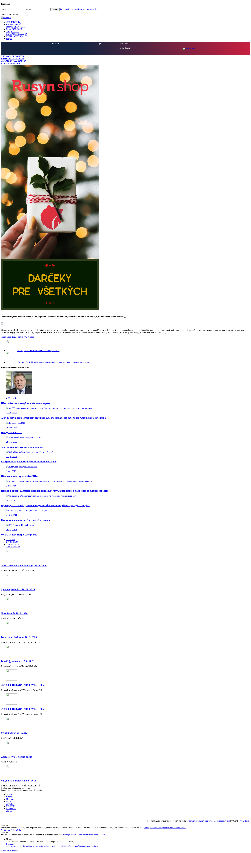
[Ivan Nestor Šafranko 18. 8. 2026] (125, 627)
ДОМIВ (13, 22)
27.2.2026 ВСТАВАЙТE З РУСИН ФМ (23, 709)
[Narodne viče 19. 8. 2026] (125, 603)
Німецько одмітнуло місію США (19, 476)
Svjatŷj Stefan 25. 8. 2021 (15, 732)
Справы (14, 24)
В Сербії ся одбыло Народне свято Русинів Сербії (28, 461)
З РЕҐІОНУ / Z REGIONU (12, 58)
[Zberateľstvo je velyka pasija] (125, 747)
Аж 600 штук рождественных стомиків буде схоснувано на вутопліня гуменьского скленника (54, 417)
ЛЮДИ (12, 31)
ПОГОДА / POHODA (10, 63)
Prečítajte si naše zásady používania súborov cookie (165, 828)
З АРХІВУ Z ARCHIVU (12, 540)
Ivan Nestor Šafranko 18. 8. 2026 (19, 637)
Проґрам (15, 27)
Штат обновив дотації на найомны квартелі (26, 403)
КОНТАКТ (16, 36)
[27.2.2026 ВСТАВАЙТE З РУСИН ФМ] (125, 699)
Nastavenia (6, 830)
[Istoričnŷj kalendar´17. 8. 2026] (125, 651)
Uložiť (4, 851)
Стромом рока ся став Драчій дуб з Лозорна (26, 520)
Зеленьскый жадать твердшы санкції (22, 447)
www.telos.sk (244, 821)
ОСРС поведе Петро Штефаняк (19, 534)
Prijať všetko (16, 830)
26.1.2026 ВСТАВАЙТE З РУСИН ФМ (23, 685)
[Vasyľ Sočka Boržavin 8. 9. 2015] (125, 771)
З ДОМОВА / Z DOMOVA (12, 56)
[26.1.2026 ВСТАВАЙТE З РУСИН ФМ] (125, 675)
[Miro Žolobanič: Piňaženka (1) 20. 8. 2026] (125, 556)
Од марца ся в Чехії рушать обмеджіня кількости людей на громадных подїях (45, 505)
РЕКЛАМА (16, 34)
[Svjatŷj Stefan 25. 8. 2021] (125, 723)
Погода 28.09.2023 (11, 432)
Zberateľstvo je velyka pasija (16, 756)
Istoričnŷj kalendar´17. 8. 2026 (17, 661)
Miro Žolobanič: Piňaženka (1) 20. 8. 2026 (24, 565)
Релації (14, 29)
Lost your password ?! (87, 9)
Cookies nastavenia (222, 821)
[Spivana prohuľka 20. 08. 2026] (125, 580)
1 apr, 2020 (11, 337)
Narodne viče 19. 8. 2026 (14, 613)
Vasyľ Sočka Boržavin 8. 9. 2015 (18, 780)
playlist (9, 38)
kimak (3, 337)
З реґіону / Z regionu (25, 337)
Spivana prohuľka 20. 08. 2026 (18, 589)
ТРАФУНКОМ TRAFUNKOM (13, 545)
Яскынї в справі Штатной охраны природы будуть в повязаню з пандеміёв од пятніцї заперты (54, 490)
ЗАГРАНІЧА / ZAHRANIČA (13, 61)
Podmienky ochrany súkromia (200, 821)
